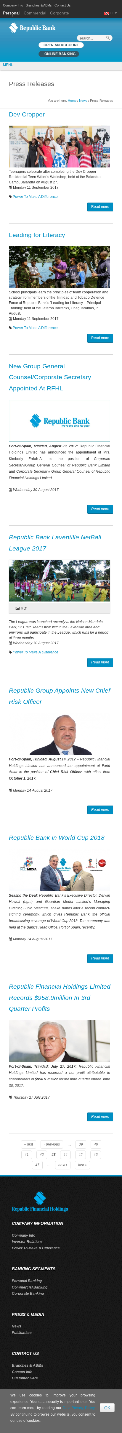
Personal (12, 13)
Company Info (13, 5)
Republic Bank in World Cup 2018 (57, 837)
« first (28, 1144)
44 (65, 1155)
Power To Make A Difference (35, 197)
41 (27, 1155)
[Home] (32, 27)
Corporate (59, 13)
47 (37, 1165)
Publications (22, 1333)
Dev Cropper (27, 114)
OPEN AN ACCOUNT (61, 45)
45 (80, 1155)
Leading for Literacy (37, 234)
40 (96, 1144)
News (83, 100)
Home (72, 100)
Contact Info (22, 1372)
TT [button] (112, 13)
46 (96, 1155)
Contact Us (62, 5)
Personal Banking (27, 1281)
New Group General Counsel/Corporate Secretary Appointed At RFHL (50, 377)
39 (81, 1144)
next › (62, 1165)
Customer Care (25, 1378)
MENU (8, 65)
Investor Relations (27, 1242)
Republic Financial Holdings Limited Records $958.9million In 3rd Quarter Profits (59, 997)
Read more (100, 207)
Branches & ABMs (39, 5)
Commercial (35, 13)
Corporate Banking (28, 1293)
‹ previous (52, 1144)
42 (42, 1155)
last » (82, 1165)
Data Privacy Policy (78, 1408)
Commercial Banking (29, 1287)
